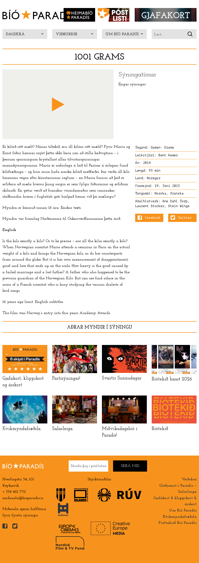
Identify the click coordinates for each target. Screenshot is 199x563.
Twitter (184, 218)
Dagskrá (15, 34)
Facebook (152, 218)
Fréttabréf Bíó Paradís (177, 523)
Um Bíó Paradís (122, 34)
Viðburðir (66, 34)
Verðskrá (189, 479)
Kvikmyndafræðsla (180, 517)
